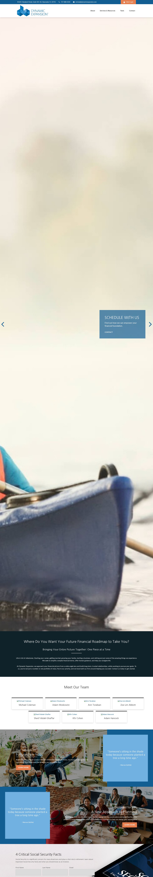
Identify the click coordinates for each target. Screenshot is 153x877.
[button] (93, 10)
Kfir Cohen (78, 718)
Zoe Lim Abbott (128, 705)
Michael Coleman (27, 705)
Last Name (46, 867)
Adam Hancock (111, 718)
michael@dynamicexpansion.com (86, 2)
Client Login (129, 2)
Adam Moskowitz (61, 705)
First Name (20, 867)
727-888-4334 (65, 2)
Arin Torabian (94, 705)
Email (71, 867)
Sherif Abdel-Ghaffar (44, 718)
